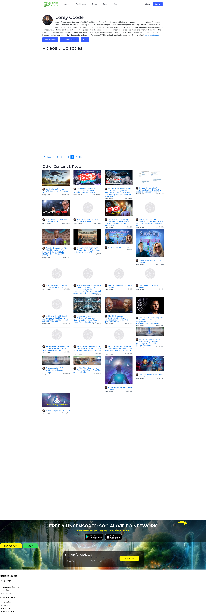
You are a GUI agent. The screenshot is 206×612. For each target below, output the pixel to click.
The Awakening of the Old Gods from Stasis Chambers (57, 286)
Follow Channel (70, 40)
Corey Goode (46, 194)
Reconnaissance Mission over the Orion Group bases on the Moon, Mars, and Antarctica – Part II (87, 349)
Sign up (157, 4)
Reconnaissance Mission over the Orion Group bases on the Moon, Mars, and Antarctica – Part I (118, 349)
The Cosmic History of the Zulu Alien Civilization (87, 220)
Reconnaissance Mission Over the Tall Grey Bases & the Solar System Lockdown (56, 348)
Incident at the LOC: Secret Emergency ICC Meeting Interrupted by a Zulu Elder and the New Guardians (55, 319)
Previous (47, 157)
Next (81, 157)
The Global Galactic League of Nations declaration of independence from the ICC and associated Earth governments (149, 320)
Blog (84, 40)
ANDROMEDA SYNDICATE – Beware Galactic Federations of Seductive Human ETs (86, 250)
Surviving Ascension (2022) (119, 247)
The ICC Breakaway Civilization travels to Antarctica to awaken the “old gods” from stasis (116, 319)
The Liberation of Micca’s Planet (149, 286)
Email (97, 557)
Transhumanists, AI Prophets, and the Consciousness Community (56, 370)
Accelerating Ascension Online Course (120, 388)
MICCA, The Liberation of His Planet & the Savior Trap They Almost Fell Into (87, 370)
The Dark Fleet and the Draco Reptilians (120, 286)
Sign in (147, 4)
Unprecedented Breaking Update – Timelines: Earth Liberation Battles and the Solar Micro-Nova (117, 222)
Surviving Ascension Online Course (150, 261)
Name (68, 557)
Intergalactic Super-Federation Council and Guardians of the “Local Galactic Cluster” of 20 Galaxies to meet (86, 319)
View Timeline (50, 40)
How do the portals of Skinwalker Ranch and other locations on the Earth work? (149, 190)
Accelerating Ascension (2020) (58, 410)
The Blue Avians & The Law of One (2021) (151, 375)
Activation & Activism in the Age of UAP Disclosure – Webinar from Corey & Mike (85, 190)
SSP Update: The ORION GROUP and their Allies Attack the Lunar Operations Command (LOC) (149, 222)
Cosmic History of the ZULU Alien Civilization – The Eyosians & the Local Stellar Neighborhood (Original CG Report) (55, 252)
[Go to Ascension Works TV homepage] (50, 3)
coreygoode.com (152, 35)
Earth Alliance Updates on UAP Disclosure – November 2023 (55, 191)
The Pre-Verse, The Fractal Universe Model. (56, 220)
